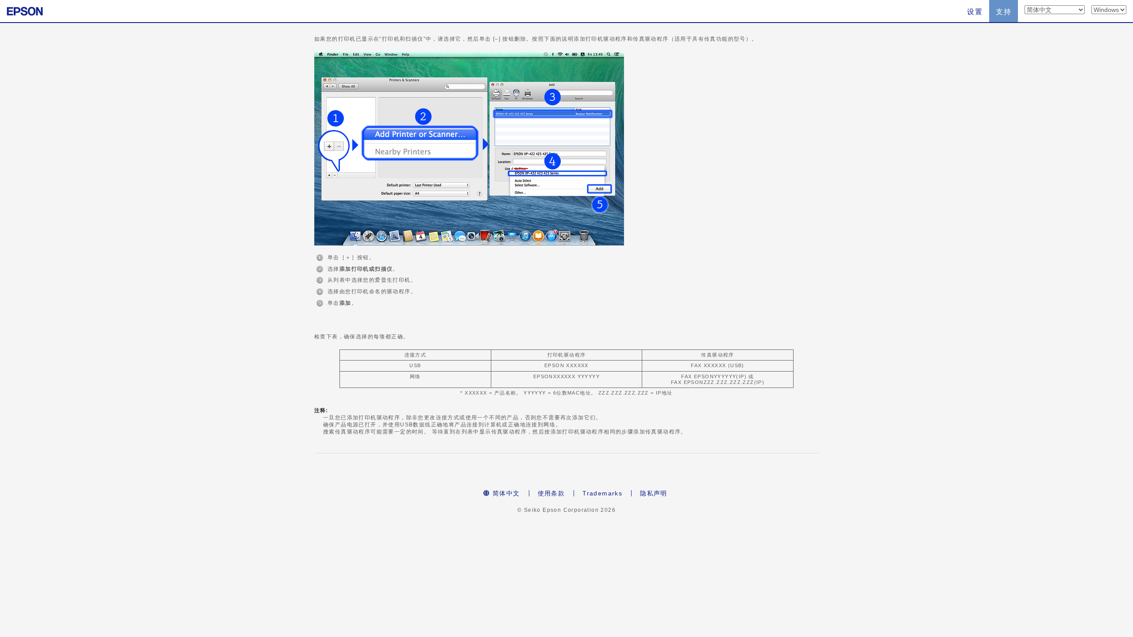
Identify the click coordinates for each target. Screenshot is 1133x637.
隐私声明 (653, 493)
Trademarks (602, 493)
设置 (975, 11)
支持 (1003, 11)
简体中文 (505, 493)
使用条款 (551, 493)
